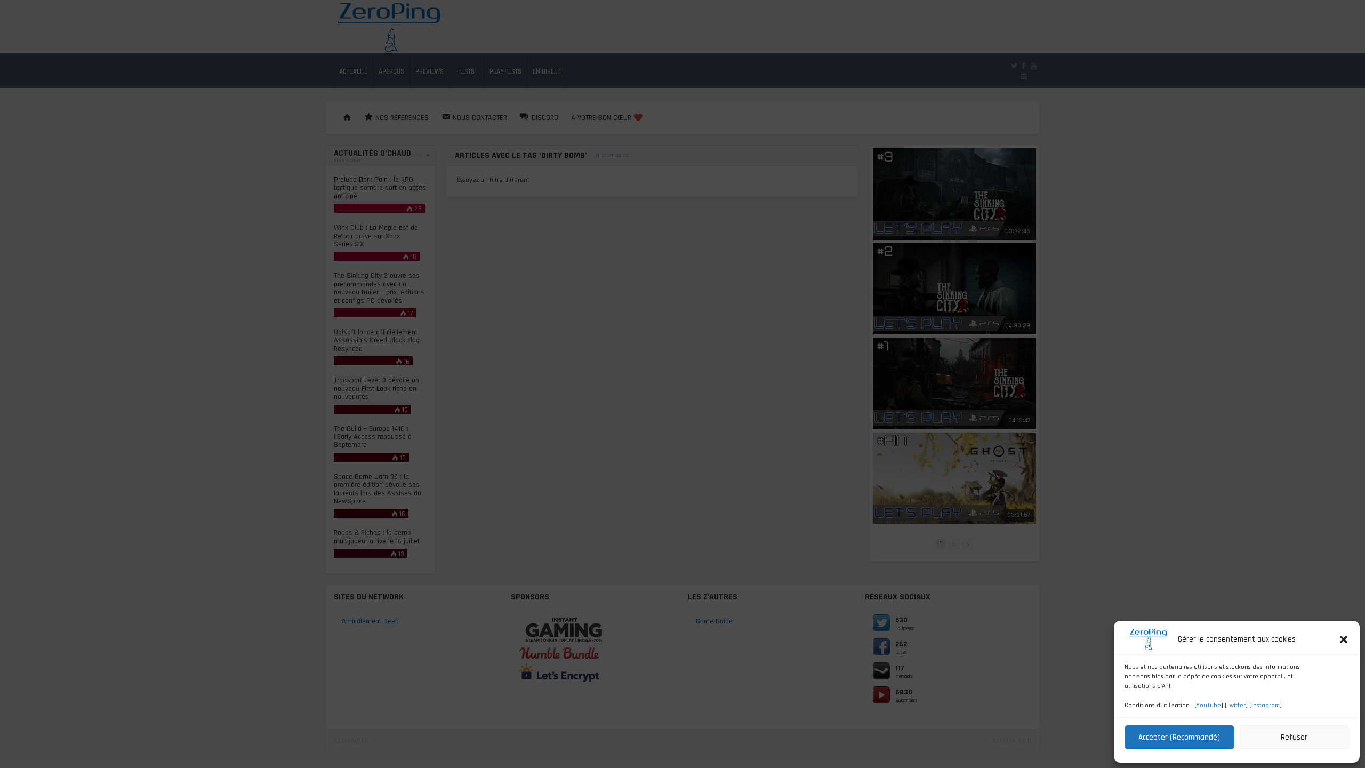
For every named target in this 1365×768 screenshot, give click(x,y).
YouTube (1209, 705)
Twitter (1236, 705)
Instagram (1265, 705)
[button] (1343, 639)
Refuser (1294, 737)
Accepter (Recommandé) (1179, 737)
